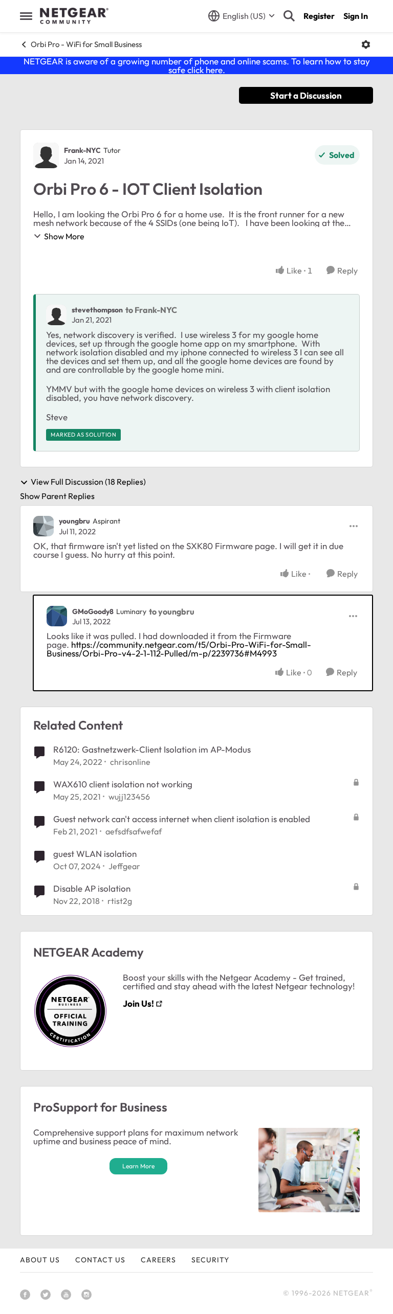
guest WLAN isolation (95, 853)
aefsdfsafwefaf (133, 831)
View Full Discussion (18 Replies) (88, 482)
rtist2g (119, 901)
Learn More (138, 1166)
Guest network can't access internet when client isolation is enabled (181, 818)
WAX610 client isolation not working (122, 784)
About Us (40, 1259)
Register (319, 16)
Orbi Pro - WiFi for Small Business (86, 44)
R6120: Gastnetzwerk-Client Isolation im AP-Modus (152, 749)
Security (210, 1259)
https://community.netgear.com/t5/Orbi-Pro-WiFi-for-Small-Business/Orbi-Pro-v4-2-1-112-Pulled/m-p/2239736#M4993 (179, 649)
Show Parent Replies (57, 496)
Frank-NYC (82, 150)
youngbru (74, 521)
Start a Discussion (306, 95)
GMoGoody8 (93, 611)
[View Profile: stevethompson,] (56, 315)
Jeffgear (124, 866)
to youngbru (171, 611)
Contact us (100, 1259)
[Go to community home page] (74, 16)
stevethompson (97, 309)
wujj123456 (129, 796)
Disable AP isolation (91, 888)
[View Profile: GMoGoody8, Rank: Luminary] (57, 616)
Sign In (355, 16)
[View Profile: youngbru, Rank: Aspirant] (43, 526)
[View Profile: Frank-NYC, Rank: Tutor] (46, 155)
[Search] (289, 16)
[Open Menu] (366, 44)
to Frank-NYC (151, 310)
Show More (64, 236)
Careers (158, 1259)
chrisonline (130, 762)
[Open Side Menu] (26, 16)
